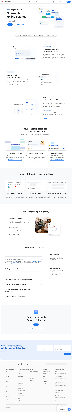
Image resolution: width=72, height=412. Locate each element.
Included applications (10, 369)
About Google (22, 407)
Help (35, 407)
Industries (25, 1)
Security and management (23, 369)
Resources (38, 1)
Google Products (29, 407)
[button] (69, 409)
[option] (19, 35)
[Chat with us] (69, 409)
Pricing (33, 1)
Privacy (13, 407)
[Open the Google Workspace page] (6, 1)
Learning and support (59, 369)
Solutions (15, 1)
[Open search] (54, 2)
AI (29, 1)
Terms (17, 407)
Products (20, 1)
